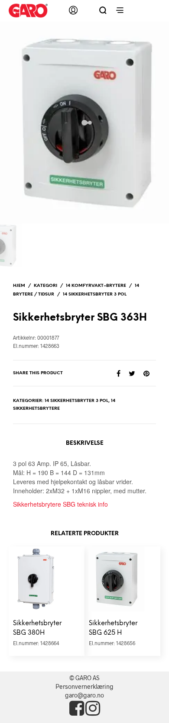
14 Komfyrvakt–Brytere (96, 285)
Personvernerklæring (84, 686)
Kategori (45, 285)
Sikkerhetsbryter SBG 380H (37, 628)
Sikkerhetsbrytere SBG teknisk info (60, 504)
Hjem (19, 285)
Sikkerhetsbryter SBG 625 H (113, 628)
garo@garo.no (84, 695)
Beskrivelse (85, 443)
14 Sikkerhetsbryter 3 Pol (95, 294)
